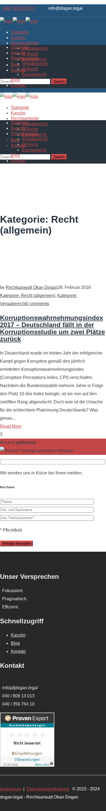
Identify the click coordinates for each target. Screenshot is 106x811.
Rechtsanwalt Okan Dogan (32, 287)
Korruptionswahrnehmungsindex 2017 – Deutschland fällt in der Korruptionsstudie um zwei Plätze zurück (52, 328)
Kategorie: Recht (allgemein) (27, 295)
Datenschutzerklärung (48, 789)
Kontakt (18, 651)
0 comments (37, 303)
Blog (15, 643)
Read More (10, 426)
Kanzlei (18, 635)
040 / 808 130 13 (19, 8)
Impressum (10, 789)
